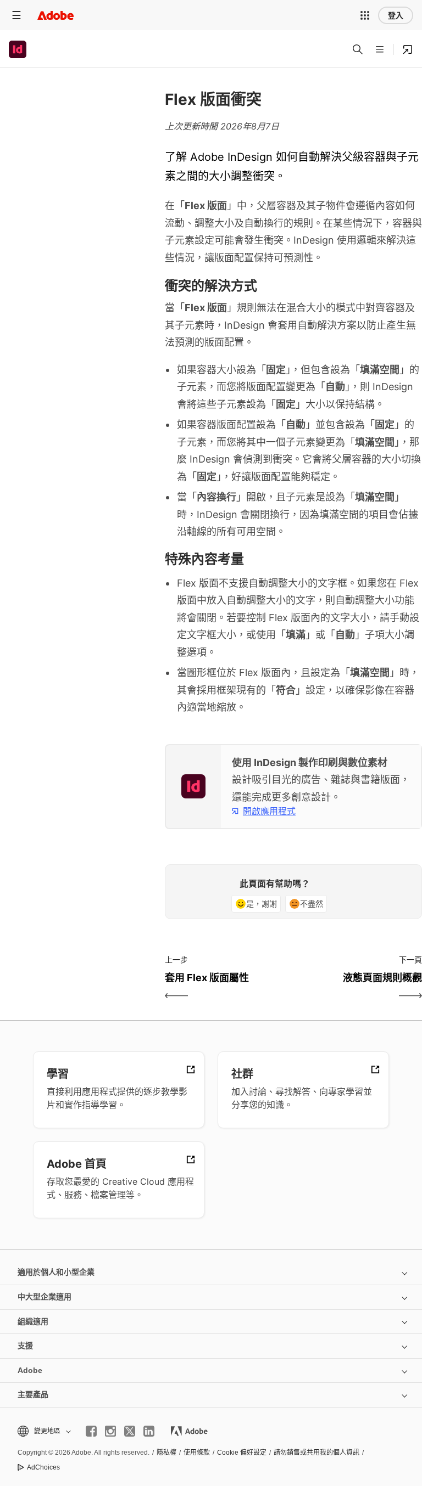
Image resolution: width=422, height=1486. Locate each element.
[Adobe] (55, 15)
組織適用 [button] (33, 1321)
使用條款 (197, 1452)
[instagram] (110, 1431)
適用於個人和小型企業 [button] (56, 1272)
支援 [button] (25, 1345)
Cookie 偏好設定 (241, 1452)
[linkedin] (148, 1431)
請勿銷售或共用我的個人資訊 (316, 1452)
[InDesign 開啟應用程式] (407, 49)
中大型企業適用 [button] (44, 1296)
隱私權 (166, 1452)
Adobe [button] (30, 1370)
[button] (365, 15)
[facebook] (91, 1431)
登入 (395, 15)
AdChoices (43, 1467)
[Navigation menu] (16, 15)
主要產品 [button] (33, 1394)
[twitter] (129, 1431)
